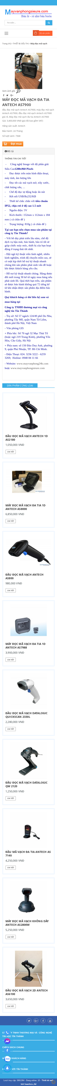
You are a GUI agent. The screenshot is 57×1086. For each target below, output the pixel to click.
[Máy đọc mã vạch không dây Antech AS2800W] (28, 899)
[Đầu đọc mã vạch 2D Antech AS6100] (28, 969)
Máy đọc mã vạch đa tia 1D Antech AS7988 (25, 645)
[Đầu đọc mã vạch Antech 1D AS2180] (28, 414)
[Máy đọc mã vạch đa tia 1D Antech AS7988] (28, 622)
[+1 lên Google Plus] (11, 95)
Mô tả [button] (10, 151)
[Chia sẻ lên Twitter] (7, 95)
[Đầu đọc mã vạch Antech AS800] (28, 553)
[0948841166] (7, 1033)
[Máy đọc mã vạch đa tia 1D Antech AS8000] (28, 483)
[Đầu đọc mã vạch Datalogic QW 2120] (28, 761)
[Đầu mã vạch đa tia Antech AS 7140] (28, 830)
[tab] (28, 151)
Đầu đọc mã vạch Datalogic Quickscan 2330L (26, 715)
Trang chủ (6, 43)
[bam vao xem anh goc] (28, 70)
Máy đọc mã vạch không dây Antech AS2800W (27, 923)
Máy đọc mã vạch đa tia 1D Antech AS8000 (25, 507)
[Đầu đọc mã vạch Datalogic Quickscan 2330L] (28, 691)
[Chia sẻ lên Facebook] (4, 95)
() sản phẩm (45, 33)
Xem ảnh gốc (9, 90)
